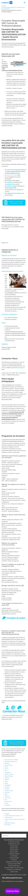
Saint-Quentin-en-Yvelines (11, 759)
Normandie (7, 805)
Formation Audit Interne (14, 865)
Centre (6, 803)
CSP (6, 821)
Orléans (7, 779)
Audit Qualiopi (14, 855)
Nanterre (7, 777)
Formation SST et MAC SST (14, 869)
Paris (6, 794)
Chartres (7, 763)
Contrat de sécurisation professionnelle (14, 819)
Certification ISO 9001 (14, 842)
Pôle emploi (8, 824)
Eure (6, 799)
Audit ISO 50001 (14, 851)
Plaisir (6, 783)
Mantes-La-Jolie (9, 774)
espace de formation (12, 175)
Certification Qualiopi (14, 853)
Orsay (6, 781)
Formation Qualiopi (14, 857)
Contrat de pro (8, 817)
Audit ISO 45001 (14, 849)
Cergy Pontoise (9, 765)
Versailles (7, 787)
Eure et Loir (8, 797)
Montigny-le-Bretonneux (11, 761)
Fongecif (7, 813)
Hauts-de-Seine (9, 790)
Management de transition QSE (14, 861)
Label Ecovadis (14, 871)
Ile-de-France (8, 801)
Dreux (6, 767)
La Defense (8, 772)
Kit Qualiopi (14, 859)
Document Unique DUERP (14, 863)
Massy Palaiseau (9, 776)
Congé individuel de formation (12, 815)
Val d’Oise (7, 792)
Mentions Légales (22, 874)
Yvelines (7, 788)
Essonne (7, 796)
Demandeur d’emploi (10, 823)
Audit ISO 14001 (14, 847)
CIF (22, 815)
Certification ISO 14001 (14, 843)
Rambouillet (8, 785)
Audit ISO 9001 (14, 846)
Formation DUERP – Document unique (14, 867)
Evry (6, 770)
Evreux (6, 768)
